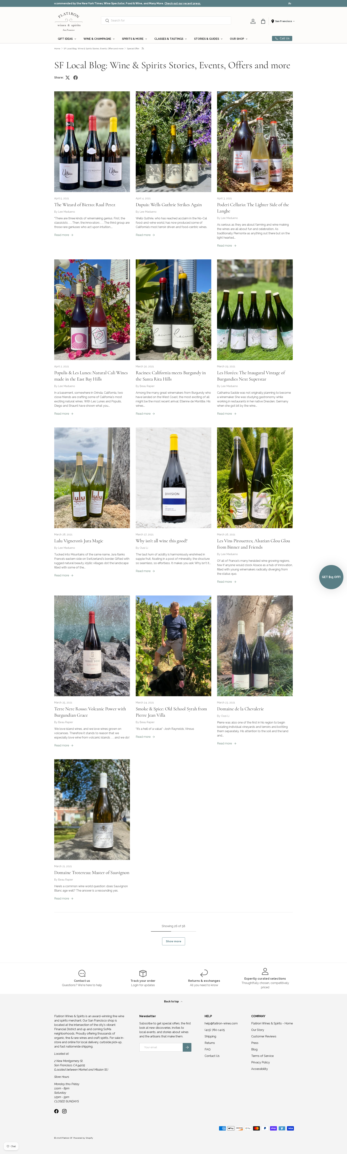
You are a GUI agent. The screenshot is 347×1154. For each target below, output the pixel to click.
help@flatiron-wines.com (221, 1023)
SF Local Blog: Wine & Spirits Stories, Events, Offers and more (93, 48)
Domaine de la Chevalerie (240, 709)
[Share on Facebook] (76, 78)
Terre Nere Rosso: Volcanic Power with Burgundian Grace (90, 712)
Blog (254, 1049)
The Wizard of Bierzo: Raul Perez (84, 205)
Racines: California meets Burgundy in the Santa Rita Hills (171, 376)
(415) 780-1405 (215, 1030)
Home (57, 48)
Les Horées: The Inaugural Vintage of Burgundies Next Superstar (251, 376)
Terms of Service (262, 1056)
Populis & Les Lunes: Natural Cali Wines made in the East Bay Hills (91, 376)
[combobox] (166, 20)
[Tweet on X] (68, 78)
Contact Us (212, 1056)
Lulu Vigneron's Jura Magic (78, 541)
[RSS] (143, 48)
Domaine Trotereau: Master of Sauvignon (91, 872)
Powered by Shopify (83, 1138)
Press (254, 1043)
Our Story (257, 1030)
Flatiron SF (67, 1138)
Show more (173, 941)
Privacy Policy (260, 1062)
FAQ (208, 1049)
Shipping (210, 1036)
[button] (263, 21)
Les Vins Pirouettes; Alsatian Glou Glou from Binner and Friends (253, 544)
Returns (210, 1043)
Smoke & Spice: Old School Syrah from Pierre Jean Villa (171, 712)
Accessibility (259, 1069)
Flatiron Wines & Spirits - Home (272, 1023)
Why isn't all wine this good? (161, 541)
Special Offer (133, 48)
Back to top (171, 1001)
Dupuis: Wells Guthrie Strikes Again (169, 205)
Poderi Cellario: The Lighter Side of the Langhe (253, 208)
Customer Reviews (263, 1036)
